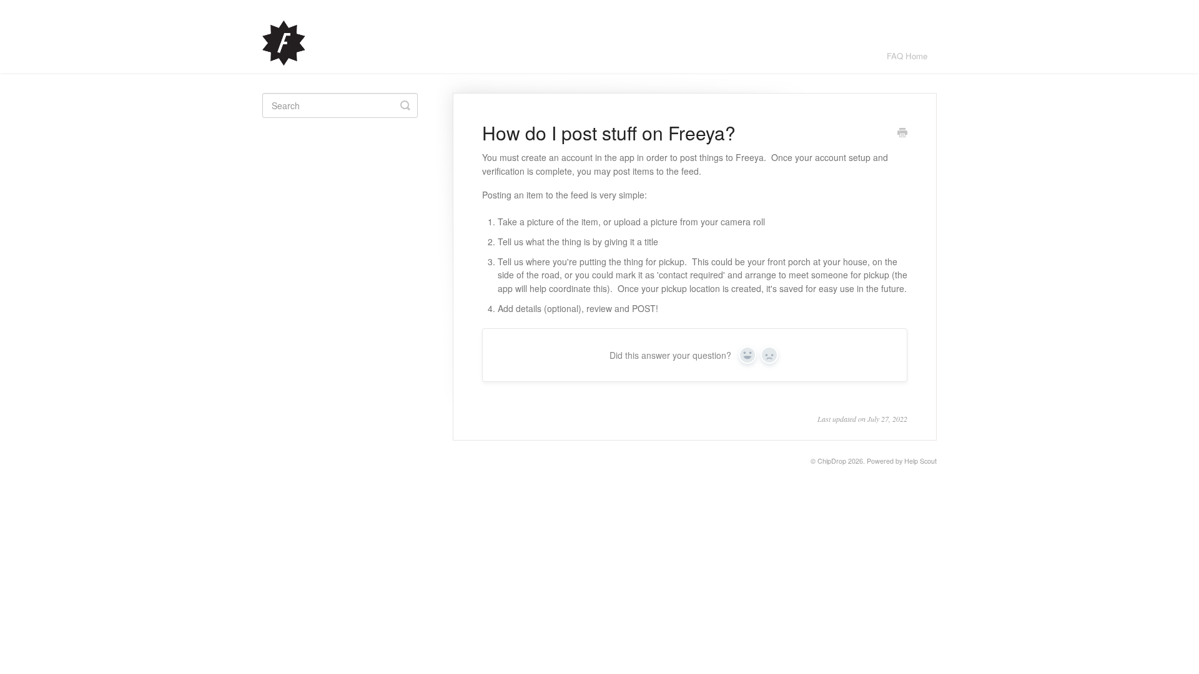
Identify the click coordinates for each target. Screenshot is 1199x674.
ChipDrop (831, 461)
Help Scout (920, 461)
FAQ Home (907, 56)
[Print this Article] (902, 133)
